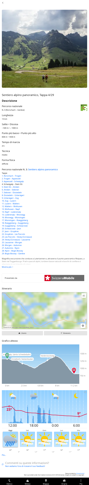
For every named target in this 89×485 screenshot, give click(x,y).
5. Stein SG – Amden (10, 187)
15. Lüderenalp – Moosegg (13, 214)
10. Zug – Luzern (9, 201)
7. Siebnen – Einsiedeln (12, 192)
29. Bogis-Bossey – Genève (13, 253)
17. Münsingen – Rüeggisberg (15, 220)
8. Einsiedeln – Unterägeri (13, 195)
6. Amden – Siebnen (10, 189)
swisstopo (15, 327)
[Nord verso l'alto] (76, 325)
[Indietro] (3, 3)
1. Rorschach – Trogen (11, 176)
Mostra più (6, 267)
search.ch (8, 327)
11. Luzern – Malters (10, 203)
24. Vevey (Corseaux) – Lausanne (16, 239)
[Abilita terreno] (83, 295)
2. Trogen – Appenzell (11, 178)
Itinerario (66, 333)
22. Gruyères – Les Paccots (13, 234)
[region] (44, 310)
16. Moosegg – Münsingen (13, 217)
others (32, 327)
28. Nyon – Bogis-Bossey (12, 250)
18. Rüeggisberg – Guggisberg (15, 223)
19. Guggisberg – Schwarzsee (15, 226)
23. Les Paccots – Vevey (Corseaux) (17, 237)
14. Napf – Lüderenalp (11, 212)
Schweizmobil (80, 473)
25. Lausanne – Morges (12, 242)
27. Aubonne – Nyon (10, 248)
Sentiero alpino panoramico (43, 169)
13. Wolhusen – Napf (11, 209)
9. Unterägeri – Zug (10, 198)
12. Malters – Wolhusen (12, 206)
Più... (4, 455)
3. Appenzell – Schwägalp (13, 181)
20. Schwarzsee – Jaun (11, 228)
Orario (23, 333)
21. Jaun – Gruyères (10, 231)
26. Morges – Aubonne (12, 245)
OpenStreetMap (24, 327)
